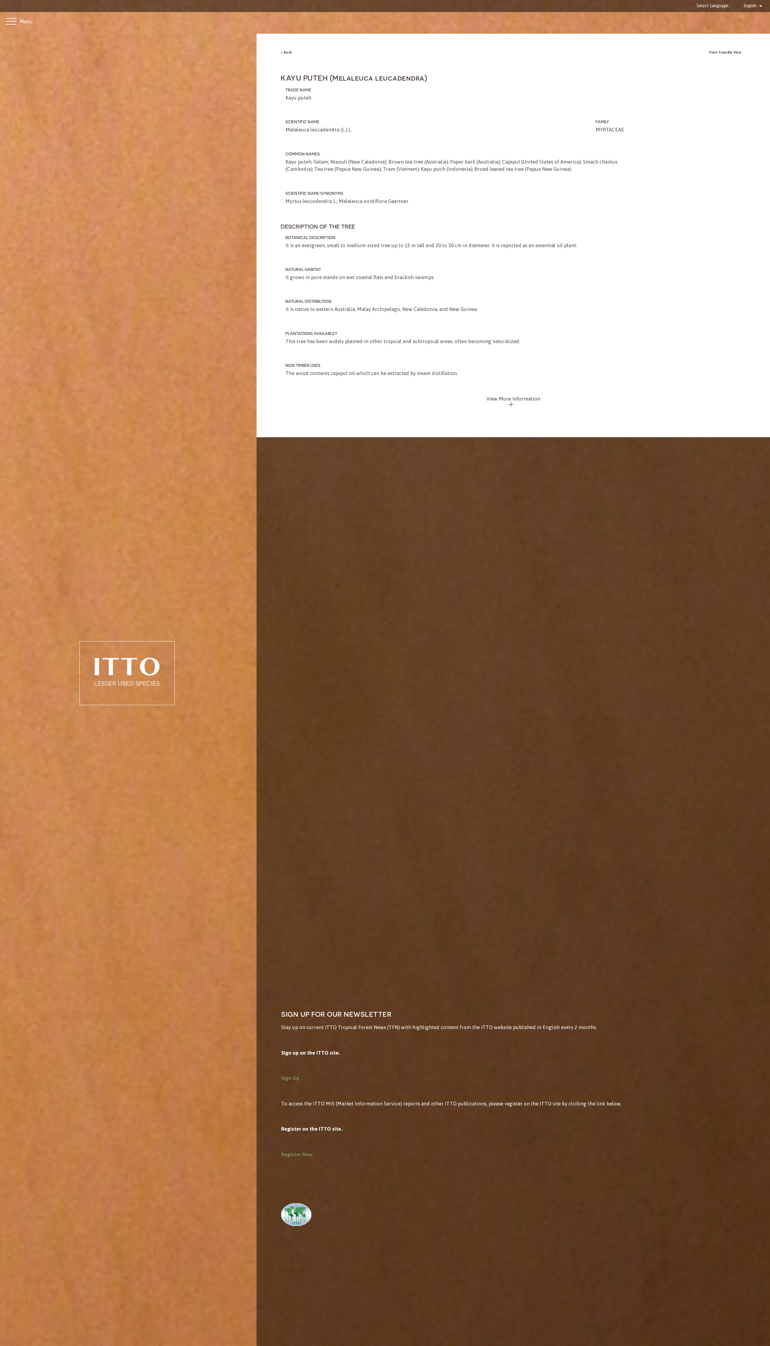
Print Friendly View (725, 52)
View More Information (513, 399)
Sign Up (290, 1078)
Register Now (297, 1154)
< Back (286, 52)
